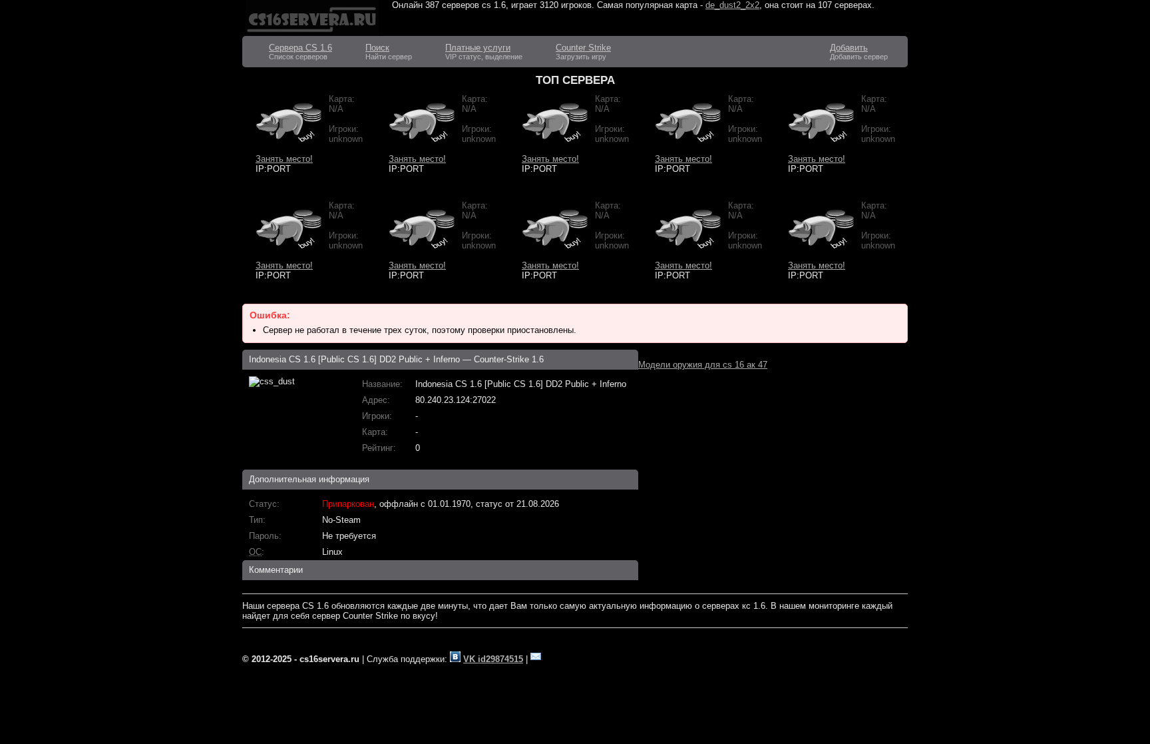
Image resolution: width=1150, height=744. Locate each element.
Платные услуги (477, 48)
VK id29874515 (493, 659)
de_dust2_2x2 (732, 5)
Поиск (377, 48)
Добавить (849, 48)
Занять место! (284, 159)
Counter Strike (583, 48)
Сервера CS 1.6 (300, 48)
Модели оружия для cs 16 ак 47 (702, 365)
